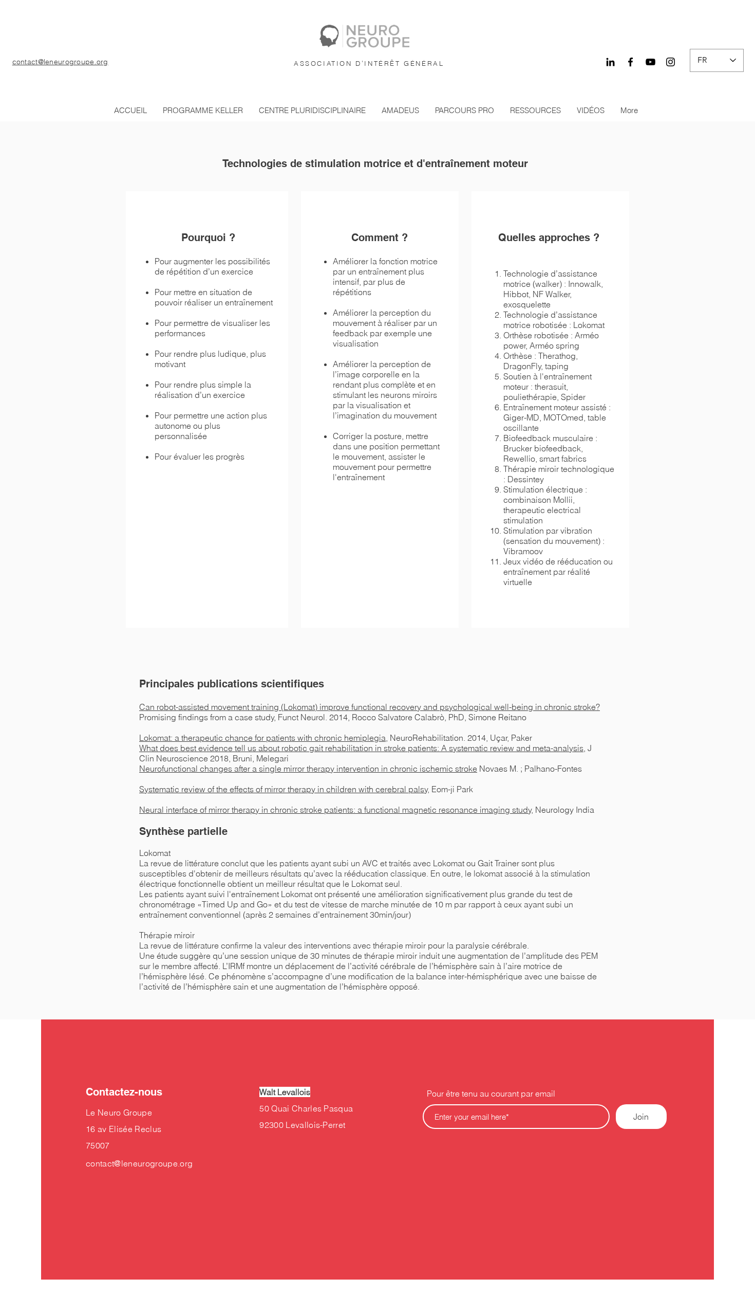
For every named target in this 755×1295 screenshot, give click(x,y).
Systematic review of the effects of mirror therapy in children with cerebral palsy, (284, 789)
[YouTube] (650, 62)
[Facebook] (630, 62)
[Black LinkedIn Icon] (610, 62)
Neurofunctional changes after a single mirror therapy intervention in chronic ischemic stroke (308, 768)
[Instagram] (670, 62)
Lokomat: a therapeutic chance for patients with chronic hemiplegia (262, 738)
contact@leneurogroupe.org (60, 61)
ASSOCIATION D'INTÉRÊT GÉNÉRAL (369, 63)
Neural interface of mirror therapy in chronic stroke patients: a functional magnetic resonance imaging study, (336, 810)
